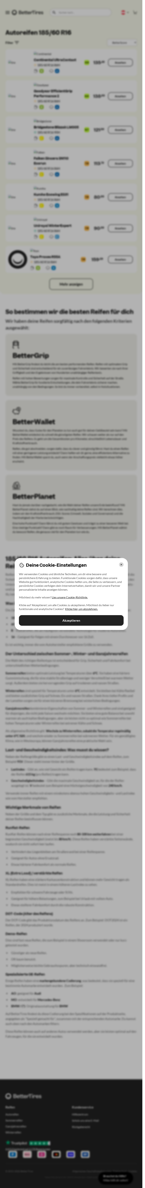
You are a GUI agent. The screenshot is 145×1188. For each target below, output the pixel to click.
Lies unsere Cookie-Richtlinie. (70, 597)
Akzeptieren (71, 620)
